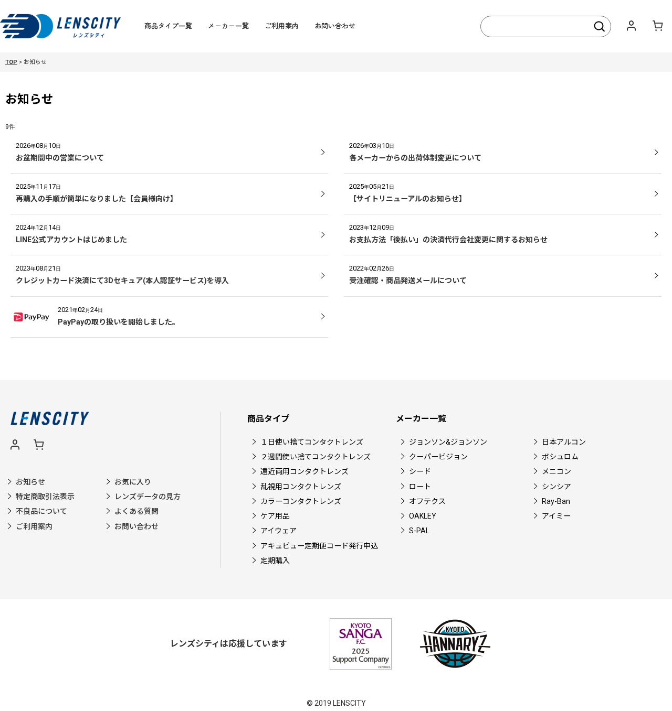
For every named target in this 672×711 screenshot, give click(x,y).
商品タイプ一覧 (168, 25)
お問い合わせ (334, 25)
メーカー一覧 (228, 25)
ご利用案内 (282, 25)
